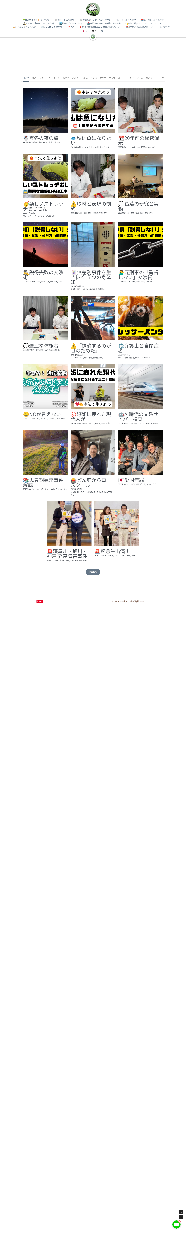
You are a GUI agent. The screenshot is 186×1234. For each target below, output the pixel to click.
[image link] (93, 9)
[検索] (102, 31)
